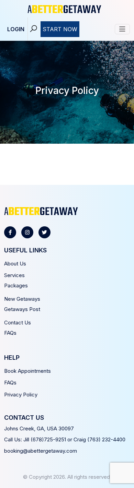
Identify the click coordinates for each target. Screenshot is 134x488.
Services (14, 275)
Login (15, 29)
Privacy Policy (20, 394)
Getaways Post (22, 309)
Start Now (60, 29)
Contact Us (17, 322)
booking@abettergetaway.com (40, 451)
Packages (16, 285)
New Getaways (22, 299)
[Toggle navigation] (122, 29)
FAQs (10, 333)
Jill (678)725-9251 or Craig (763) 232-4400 (74, 439)
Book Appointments (27, 371)
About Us (15, 263)
